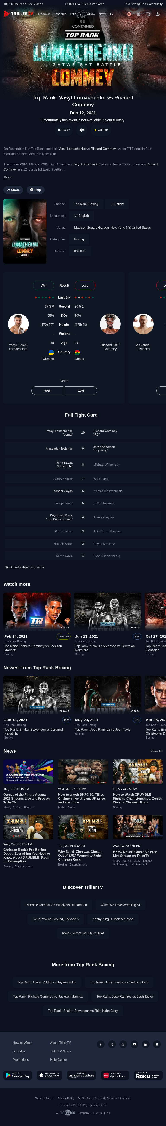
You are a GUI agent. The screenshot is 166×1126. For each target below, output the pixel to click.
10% (81, 390)
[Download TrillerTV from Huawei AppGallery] (115, 1075)
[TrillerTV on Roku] (148, 1075)
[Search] (148, 14)
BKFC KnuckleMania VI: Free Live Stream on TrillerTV (135, 854)
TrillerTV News (60, 1051)
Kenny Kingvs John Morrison (113, 919)
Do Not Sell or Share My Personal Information (104, 1098)
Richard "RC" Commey (110, 347)
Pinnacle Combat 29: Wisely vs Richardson (56, 905)
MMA (6, 807)
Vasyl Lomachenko (72, 148)
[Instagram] (123, 1044)
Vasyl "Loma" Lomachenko (18, 347)
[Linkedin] (146, 1044)
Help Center (58, 1059)
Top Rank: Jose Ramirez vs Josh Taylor (103, 729)
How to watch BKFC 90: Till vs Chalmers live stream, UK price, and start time (82, 798)
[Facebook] (101, 1044)
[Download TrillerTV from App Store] (49, 1075)
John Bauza (64, 464)
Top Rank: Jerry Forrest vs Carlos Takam (119, 982)
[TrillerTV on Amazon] (81, 1075)
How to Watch (22, 1043)
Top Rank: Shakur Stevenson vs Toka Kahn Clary (83, 1011)
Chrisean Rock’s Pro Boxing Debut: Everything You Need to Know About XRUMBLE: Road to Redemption (26, 855)
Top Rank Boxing (86, 204)
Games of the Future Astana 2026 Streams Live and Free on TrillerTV (26, 798)
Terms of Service (44, 1098)
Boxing (79, 239)
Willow (90, 14)
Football (29, 807)
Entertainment (23, 866)
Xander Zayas (63, 491)
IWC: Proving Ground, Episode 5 (56, 919)
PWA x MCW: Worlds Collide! (83, 933)
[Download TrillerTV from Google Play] (17, 1075)
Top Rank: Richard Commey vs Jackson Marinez (48, 996)
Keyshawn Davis (59, 517)
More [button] (7, 177)
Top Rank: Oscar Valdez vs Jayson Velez (47, 982)
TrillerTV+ (76, 14)
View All (156, 751)
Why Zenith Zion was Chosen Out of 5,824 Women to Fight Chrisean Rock (80, 855)
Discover (44, 14)
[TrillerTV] (18, 14)
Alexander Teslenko (143, 347)
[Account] (158, 14)
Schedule (60, 14)
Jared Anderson (104, 448)
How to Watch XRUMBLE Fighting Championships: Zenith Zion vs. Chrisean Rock (137, 798)
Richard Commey (103, 148)
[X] (112, 1044)
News (102, 14)
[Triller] (157, 1044)
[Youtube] (134, 1044)
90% (47, 390)
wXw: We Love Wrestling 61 (120, 905)
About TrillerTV (60, 1043)
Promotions (21, 1059)
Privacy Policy (66, 1098)
